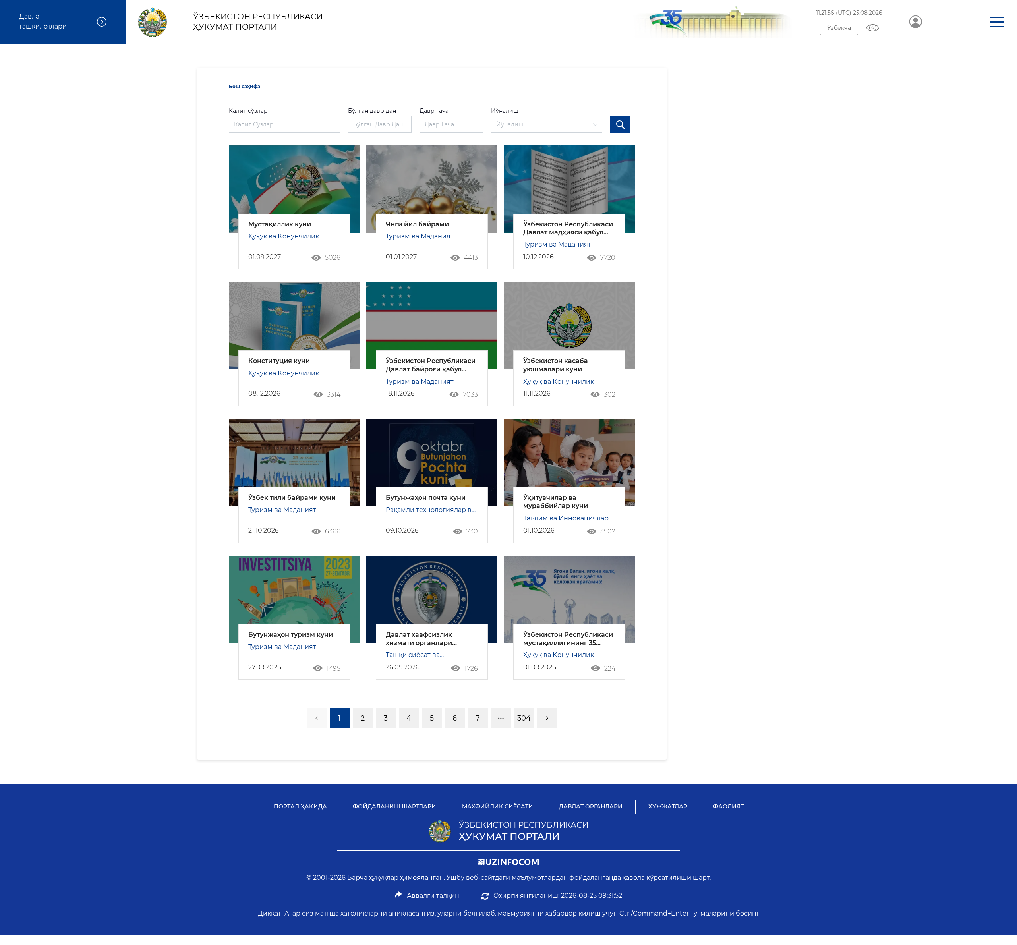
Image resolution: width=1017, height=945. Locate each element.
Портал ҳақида (300, 806)
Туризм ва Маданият (420, 236)
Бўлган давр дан (372, 110)
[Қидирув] (620, 124)
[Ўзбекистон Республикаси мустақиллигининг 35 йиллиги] (569, 599)
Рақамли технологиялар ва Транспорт (430, 510)
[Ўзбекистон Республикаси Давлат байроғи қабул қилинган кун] (431, 325)
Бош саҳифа (244, 86)
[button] (997, 22)
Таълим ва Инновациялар (566, 518)
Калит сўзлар (248, 110)
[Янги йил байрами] (431, 189)
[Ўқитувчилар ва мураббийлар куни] (569, 462)
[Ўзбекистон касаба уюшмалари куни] (569, 325)
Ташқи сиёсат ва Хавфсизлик (413, 655)
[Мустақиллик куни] (294, 189)
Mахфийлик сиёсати (497, 806)
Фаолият (728, 806)
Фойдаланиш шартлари (394, 806)
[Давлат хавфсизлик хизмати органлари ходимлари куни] (431, 599)
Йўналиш (504, 110)
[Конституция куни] (294, 325)
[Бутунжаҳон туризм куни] (294, 599)
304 (524, 718)
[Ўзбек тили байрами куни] (294, 462)
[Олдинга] (547, 718)
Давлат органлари (591, 806)
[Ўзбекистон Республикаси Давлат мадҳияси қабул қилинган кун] (569, 189)
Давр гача (434, 110)
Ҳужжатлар (667, 806)
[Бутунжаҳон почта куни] (431, 462)
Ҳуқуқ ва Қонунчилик (283, 236)
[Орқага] (317, 718)
